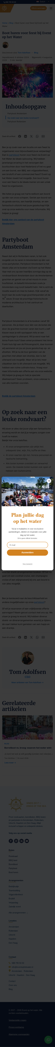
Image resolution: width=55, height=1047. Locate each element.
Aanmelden (27, 552)
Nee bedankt (27, 564)
